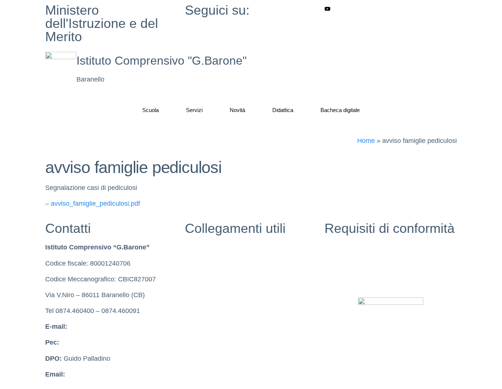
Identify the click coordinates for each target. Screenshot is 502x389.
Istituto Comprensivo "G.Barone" (161, 60)
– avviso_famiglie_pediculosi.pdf (92, 203)
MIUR (193, 247)
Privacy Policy (345, 247)
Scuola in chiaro (208, 263)
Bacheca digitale (340, 110)
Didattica (282, 110)
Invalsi (194, 279)
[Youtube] (390, 9)
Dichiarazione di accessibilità (366, 263)
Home (366, 140)
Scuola (150, 110)
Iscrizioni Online (208, 310)
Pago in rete (202, 326)
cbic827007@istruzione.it (106, 326)
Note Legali (341, 279)
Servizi (194, 110)
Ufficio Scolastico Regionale (226, 295)
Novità (237, 110)
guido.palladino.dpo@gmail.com (114, 374)
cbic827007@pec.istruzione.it (104, 342)
